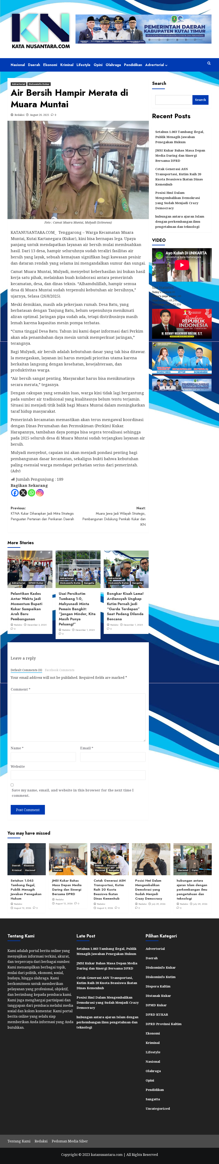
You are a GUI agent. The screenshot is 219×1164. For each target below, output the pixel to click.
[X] (23, 493)
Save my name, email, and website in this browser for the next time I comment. (72, 793)
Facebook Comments (59, 670)
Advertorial (154, 64)
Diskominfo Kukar (39, 84)
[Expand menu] (166, 65)
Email (86, 748)
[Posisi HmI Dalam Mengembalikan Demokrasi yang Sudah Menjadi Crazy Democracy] (151, 859)
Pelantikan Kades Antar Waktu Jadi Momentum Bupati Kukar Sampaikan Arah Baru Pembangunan (26, 606)
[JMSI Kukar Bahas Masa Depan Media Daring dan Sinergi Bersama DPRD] (68, 859)
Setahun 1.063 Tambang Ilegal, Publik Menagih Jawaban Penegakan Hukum (179, 137)
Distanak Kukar (158, 995)
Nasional (18, 64)
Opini (98, 64)
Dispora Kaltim (158, 986)
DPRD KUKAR (157, 1014)
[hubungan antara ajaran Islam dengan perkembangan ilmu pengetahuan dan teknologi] (192, 859)
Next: (114, 516)
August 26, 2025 (39, 115)
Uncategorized (158, 1108)
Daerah (34, 64)
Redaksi (19, 115)
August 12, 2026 (22, 908)
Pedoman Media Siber (70, 1141)
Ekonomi (50, 64)
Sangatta (89, 583)
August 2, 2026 (105, 908)
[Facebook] (15, 493)
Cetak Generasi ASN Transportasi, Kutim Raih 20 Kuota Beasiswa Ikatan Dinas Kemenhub (179, 176)
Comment (20, 689)
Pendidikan (133, 64)
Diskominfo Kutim (70, 583)
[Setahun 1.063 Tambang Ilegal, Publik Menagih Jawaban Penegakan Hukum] (26, 859)
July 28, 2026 (200, 904)
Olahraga (113, 64)
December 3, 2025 (36, 624)
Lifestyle (83, 64)
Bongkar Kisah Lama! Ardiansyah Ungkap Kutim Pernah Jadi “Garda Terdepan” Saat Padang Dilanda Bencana (125, 606)
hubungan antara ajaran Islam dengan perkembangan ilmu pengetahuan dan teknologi (179, 221)
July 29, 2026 (159, 904)
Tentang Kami (18, 1141)
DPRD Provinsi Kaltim (164, 1024)
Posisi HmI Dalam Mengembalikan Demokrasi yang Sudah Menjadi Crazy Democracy (177, 200)
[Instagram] (40, 493)
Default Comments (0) (26, 670)
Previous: (42, 514)
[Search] (209, 63)
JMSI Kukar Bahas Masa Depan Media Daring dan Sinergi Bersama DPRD (180, 155)
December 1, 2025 (85, 630)
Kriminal (66, 64)
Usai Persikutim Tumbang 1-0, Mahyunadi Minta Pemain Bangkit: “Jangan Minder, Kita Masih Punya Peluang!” (77, 609)
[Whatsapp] (31, 493)
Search (159, 83)
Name (17, 748)
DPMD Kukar (36, 583)
